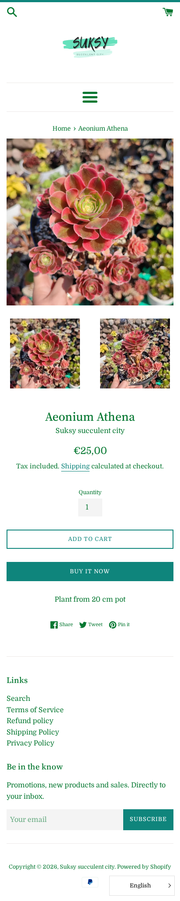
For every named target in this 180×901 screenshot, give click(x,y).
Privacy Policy (30, 743)
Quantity (90, 492)
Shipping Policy (33, 732)
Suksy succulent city (87, 866)
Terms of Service (35, 710)
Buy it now (90, 571)
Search (18, 699)
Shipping (75, 466)
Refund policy (30, 721)
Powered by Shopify (144, 866)
